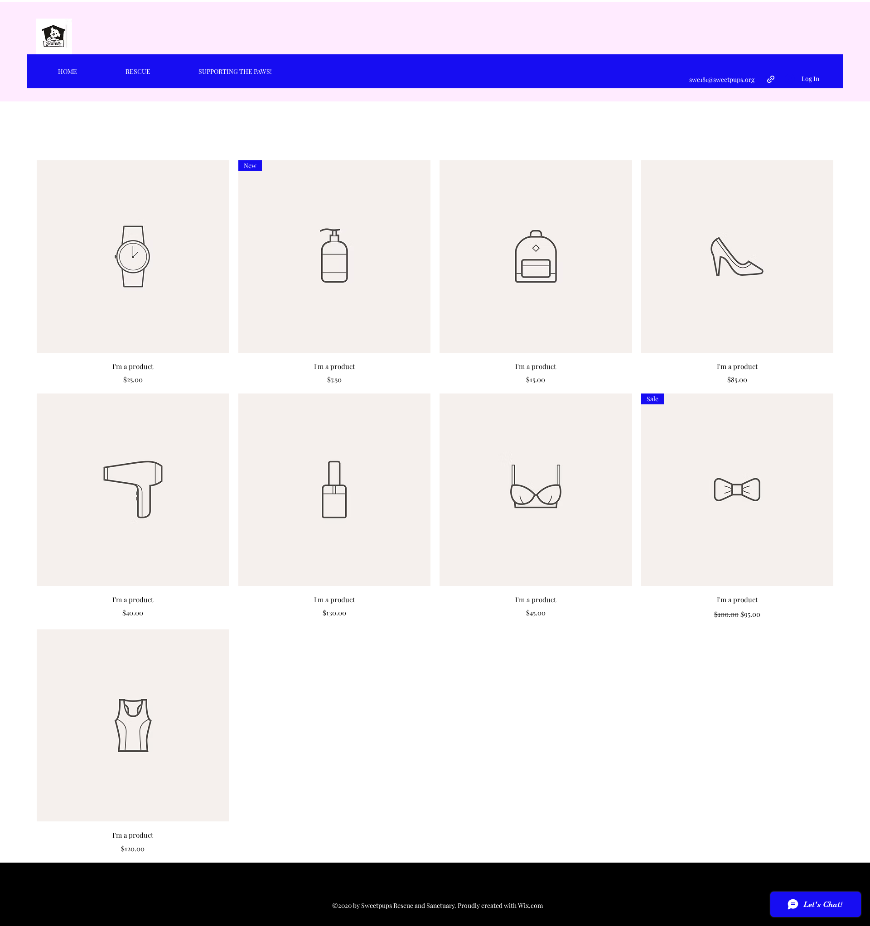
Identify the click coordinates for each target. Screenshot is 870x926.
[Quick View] (133, 256)
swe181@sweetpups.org (721, 79)
